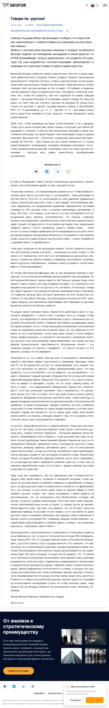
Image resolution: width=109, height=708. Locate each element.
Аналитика (55, 693)
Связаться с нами (19, 671)
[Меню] (105, 5)
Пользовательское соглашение (22, 704)
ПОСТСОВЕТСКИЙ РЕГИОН (50, 25)
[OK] (68, 171)
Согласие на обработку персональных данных (54, 704)
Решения (39, 693)
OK (94, 700)
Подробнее (75, 700)
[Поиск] (87, 5)
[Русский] (92, 5)
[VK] (57, 171)
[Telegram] (47, 171)
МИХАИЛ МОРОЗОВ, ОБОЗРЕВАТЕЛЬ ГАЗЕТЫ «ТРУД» (37, 31)
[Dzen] (36, 171)
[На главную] (14, 5)
